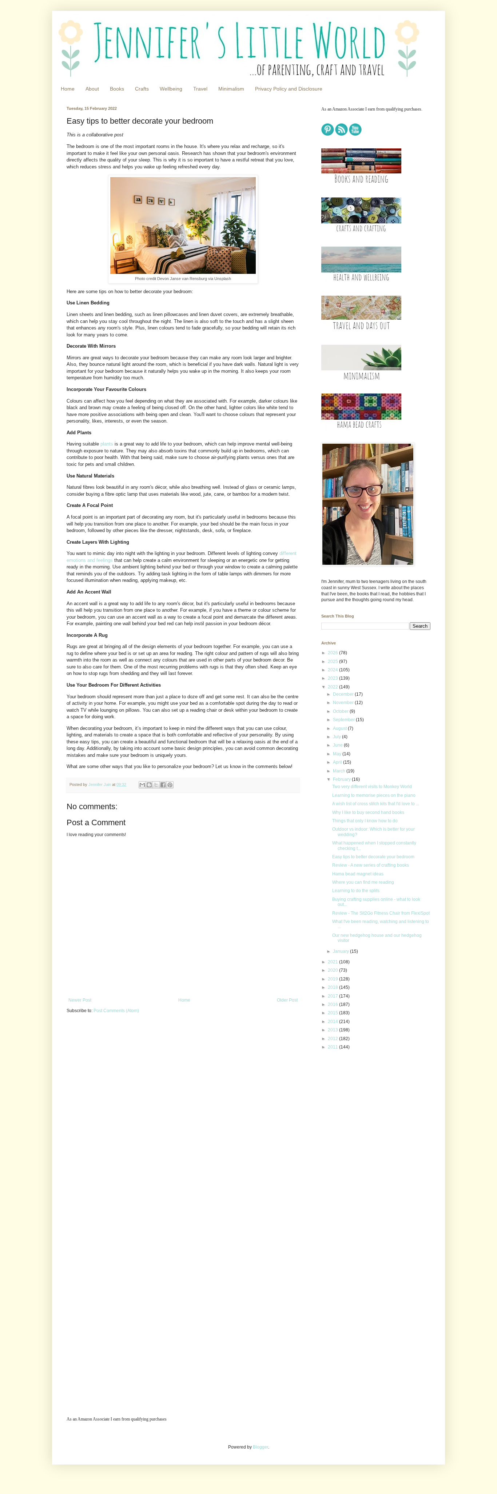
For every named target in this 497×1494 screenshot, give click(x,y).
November (344, 702)
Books (117, 89)
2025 (333, 661)
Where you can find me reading (363, 882)
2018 (333, 987)
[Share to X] (156, 784)
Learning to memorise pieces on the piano (374, 795)
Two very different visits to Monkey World (372, 786)
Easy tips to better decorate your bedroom (373, 856)
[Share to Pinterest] (170, 784)
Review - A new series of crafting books (370, 865)
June (338, 745)
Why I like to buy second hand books (368, 812)
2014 (333, 1021)
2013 (333, 1029)
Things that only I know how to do (365, 820)
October (341, 711)
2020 (333, 970)
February (342, 779)
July (337, 736)
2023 (333, 678)
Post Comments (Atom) (116, 1010)
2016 (333, 1004)
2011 (333, 1047)
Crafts (142, 89)
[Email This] (142, 784)
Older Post (287, 1000)
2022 (333, 687)
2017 (333, 996)
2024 (333, 669)
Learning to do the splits (355, 890)
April (338, 762)
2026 (333, 652)
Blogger (260, 1447)
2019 (333, 979)
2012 (333, 1038)
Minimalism (231, 89)
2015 (333, 1012)
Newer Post (79, 1000)
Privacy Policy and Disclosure (288, 89)
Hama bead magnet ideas (357, 873)
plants (107, 444)
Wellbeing (171, 89)
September (344, 719)
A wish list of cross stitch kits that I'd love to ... (375, 803)
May (337, 753)
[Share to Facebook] (163, 784)
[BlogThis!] (149, 784)
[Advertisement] (366, 1107)
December (344, 694)
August (340, 728)
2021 (333, 961)
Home (68, 89)
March (339, 771)
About (92, 89)
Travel (200, 89)
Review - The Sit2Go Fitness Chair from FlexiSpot (381, 913)
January (341, 951)
